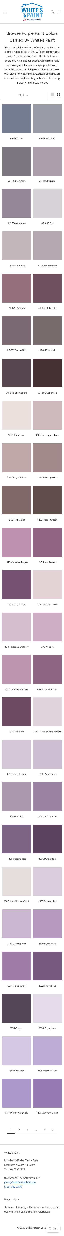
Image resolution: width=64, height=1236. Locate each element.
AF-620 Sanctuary (47, 265)
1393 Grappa (16, 1028)
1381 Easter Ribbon (16, 774)
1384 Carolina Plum (47, 816)
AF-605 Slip (47, 223)
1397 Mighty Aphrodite (16, 1113)
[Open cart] (59, 11)
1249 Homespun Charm (47, 435)
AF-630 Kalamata (47, 308)
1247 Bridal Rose (16, 435)
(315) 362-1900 (13, 1186)
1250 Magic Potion (16, 477)
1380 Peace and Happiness (47, 731)
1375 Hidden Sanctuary (17, 647)
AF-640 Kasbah (47, 350)
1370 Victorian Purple (17, 562)
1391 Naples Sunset (16, 986)
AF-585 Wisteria (47, 138)
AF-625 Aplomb (17, 308)
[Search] (53, 11)
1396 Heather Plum (47, 1070)
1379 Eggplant (16, 731)
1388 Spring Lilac (47, 901)
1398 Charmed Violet (47, 1113)
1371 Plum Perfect (47, 562)
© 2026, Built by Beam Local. (32, 1227)
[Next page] (53, 1130)
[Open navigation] (5, 11)
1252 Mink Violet (16, 519)
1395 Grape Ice (16, 1070)
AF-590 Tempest (16, 181)
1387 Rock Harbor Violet (16, 901)
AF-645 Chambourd (16, 392)
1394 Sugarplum (47, 1028)
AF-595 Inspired (47, 181)
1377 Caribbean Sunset (16, 689)
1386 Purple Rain (47, 859)
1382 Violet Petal (47, 774)
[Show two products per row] (58, 94)
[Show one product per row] (52, 94)
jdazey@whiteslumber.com (20, 1182)
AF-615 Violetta (17, 265)
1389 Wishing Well (16, 943)
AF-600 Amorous (17, 223)
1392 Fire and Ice (47, 986)
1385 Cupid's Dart (17, 859)
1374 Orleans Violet (47, 604)
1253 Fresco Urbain (47, 519)
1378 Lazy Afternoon (47, 689)
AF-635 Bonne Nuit (16, 350)
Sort (22, 95)
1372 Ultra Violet (16, 604)
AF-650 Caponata (47, 392)
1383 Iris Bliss (16, 816)
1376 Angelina (47, 647)
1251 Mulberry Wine (47, 477)
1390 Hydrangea (47, 943)
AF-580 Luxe (16, 138)
